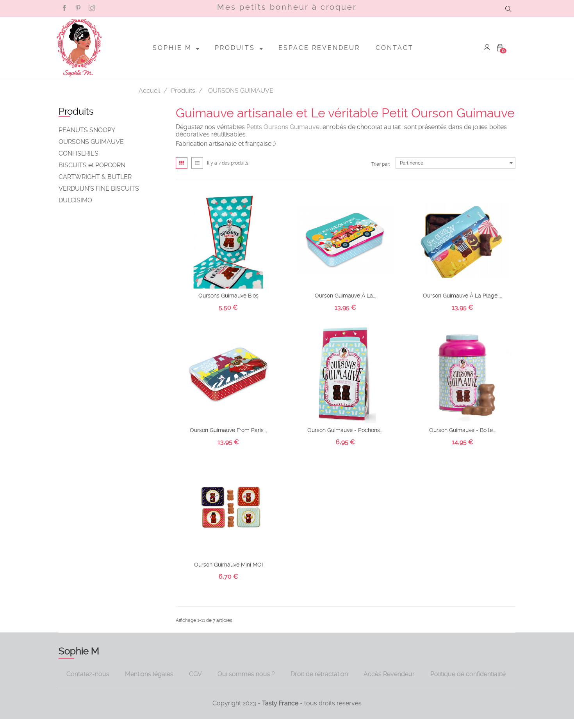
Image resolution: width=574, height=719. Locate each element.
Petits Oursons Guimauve (282, 127)
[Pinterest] (78, 7)
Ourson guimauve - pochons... (345, 430)
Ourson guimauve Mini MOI (228, 564)
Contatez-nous (87, 674)
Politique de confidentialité (468, 674)
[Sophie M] (79, 48)
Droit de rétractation (319, 674)
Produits (76, 111)
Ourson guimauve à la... (345, 295)
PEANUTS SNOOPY (87, 130)
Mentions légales (149, 674)
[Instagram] (92, 7)
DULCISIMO (75, 200)
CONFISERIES (78, 153)
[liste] (197, 163)
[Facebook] (64, 7)
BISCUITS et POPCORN (92, 165)
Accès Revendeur (389, 674)
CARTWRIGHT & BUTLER (95, 177)
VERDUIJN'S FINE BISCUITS (99, 188)
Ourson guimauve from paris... (228, 430)
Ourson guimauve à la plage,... (462, 295)
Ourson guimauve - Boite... (462, 430)
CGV (195, 674)
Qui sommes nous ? (246, 674)
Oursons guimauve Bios (228, 295)
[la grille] (181, 163)
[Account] (487, 48)
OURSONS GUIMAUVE (91, 141)
